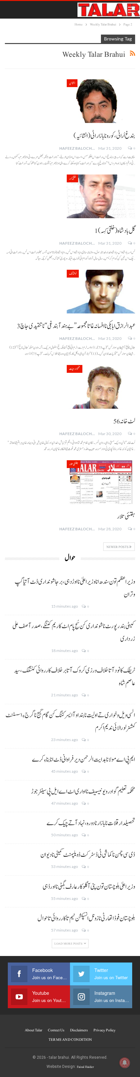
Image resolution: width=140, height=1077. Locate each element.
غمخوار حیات (74, 369)
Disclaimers (79, 1030)
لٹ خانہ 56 (124, 421)
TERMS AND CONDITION (70, 1039)
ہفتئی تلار (73, 464)
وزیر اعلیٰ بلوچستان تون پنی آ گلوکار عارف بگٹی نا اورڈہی (89, 886)
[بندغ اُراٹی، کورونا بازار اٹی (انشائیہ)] (101, 101)
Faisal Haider (85, 1066)
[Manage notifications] (124, 1062)
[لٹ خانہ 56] (101, 387)
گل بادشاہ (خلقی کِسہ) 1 (114, 230)
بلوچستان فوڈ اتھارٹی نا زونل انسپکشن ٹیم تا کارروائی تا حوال (86, 918)
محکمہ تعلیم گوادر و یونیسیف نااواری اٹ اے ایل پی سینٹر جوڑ (83, 791)
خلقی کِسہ (72, 178)
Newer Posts (117, 547)
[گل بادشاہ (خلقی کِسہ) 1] (101, 196)
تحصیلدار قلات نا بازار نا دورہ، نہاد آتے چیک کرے (91, 823)
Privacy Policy (104, 1030)
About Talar (33, 1030)
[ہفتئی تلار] (101, 482)
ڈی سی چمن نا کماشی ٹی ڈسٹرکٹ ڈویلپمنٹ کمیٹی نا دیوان (87, 854)
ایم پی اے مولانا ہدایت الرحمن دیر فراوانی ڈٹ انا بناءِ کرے (83, 759)
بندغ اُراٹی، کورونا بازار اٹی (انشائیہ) (104, 136)
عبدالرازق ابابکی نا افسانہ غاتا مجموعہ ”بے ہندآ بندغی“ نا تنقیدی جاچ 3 (76, 326)
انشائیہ (72, 83)
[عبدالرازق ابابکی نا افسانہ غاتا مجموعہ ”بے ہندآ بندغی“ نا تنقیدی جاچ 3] (101, 291)
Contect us (56, 1030)
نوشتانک (73, 273)
